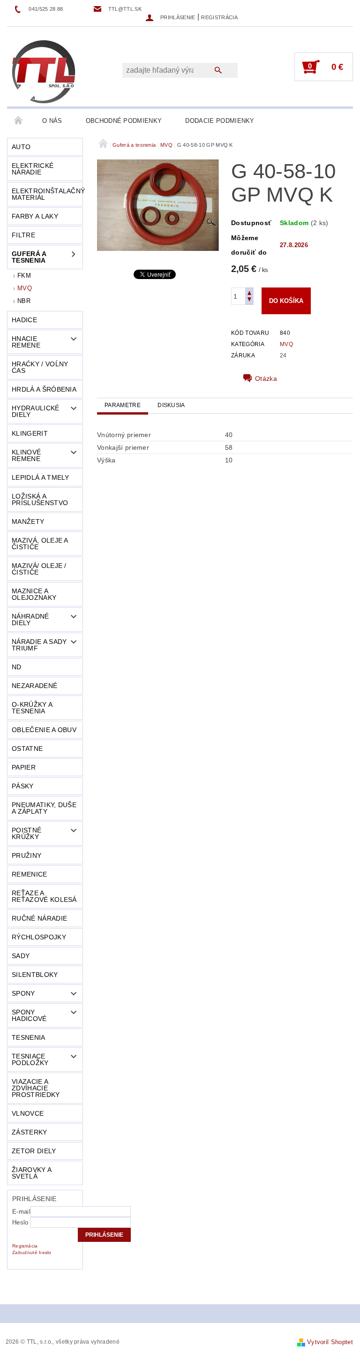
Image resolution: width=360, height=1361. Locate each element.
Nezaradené (34, 685)
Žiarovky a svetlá (32, 1173)
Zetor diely (34, 1151)
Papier (24, 767)
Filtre (23, 235)
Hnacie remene (26, 342)
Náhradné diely (30, 619)
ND (17, 667)
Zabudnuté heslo (32, 1252)
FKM (24, 275)
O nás (52, 120)
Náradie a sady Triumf (39, 645)
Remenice (29, 874)
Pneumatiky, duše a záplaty (44, 808)
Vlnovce (28, 1113)
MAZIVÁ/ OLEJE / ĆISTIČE (39, 569)
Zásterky (29, 1132)
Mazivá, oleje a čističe (40, 544)
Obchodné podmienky (124, 120)
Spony (23, 993)
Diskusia (171, 405)
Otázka (266, 378)
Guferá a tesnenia (29, 257)
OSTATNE (27, 748)
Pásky (23, 786)
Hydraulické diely (36, 411)
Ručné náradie (39, 918)
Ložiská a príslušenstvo (40, 499)
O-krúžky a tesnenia (32, 708)
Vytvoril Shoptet (330, 1342)
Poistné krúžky (26, 833)
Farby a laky (35, 216)
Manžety (28, 521)
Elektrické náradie (32, 169)
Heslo (20, 1222)
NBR (23, 300)
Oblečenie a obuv (44, 729)
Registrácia (219, 17)
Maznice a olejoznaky (34, 594)
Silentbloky (35, 974)
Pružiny (26, 855)
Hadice (24, 320)
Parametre (123, 405)
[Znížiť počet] (249, 300)
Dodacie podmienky (219, 120)
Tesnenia (28, 1037)
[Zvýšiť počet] (249, 291)
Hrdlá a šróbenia (44, 389)
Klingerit (30, 433)
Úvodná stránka (18, 121)
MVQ (24, 288)
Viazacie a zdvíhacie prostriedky (36, 1088)
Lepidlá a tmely (40, 477)
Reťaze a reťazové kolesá (44, 896)
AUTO (21, 147)
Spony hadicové (29, 1015)
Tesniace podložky (30, 1059)
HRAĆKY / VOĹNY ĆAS (40, 367)
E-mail (21, 1211)
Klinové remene (26, 455)
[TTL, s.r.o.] (43, 71)
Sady (21, 956)
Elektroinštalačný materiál (47, 194)
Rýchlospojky (39, 937)
